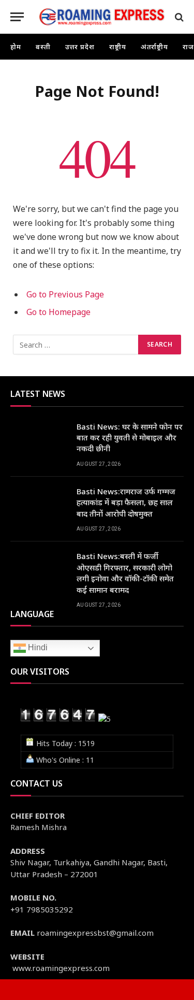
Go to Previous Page (65, 294)
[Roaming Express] (102, 17)
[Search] (178, 16)
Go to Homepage (58, 312)
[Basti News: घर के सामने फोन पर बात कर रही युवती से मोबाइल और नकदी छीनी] (38, 440)
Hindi (37, 647)
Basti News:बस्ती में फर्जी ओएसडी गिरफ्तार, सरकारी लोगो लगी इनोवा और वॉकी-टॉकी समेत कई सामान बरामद (125, 572)
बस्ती (43, 46)
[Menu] (17, 16)
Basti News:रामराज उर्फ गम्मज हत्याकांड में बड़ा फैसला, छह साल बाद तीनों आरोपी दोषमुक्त (126, 502)
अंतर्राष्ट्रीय (155, 46)
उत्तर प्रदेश (80, 46)
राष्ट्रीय (117, 46)
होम (15, 46)
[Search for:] (76, 344)
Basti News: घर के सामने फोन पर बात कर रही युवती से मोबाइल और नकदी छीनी (130, 437)
